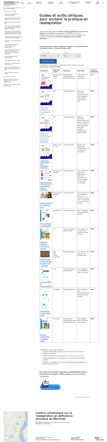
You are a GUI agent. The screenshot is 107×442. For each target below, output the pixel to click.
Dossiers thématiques (9, 8)
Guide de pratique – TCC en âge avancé (45, 245)
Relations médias (75, 438)
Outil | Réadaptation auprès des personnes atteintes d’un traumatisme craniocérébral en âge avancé (12, 51)
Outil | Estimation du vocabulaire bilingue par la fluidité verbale (13, 18)
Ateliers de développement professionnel (10, 5)
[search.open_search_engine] (102, 2)
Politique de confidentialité (77, 439)
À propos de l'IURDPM (75, 437)
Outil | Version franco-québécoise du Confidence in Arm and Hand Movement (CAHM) (13, 27)
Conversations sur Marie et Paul (46, 205)
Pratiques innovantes (9, 76)
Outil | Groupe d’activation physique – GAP (11, 57)
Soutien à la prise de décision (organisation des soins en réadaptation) (11, 80)
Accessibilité (44, 439)
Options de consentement (54, 439)
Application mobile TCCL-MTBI (45, 313)
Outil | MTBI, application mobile (12, 60)
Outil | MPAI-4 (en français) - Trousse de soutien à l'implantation (12, 46)
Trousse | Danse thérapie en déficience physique (11, 14)
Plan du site (38, 439)
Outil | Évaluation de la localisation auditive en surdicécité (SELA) (13, 37)
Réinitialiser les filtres (48, 61)
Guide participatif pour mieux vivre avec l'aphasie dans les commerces (46, 186)
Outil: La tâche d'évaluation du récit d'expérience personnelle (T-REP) (13, 68)
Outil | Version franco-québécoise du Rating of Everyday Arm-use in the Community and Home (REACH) (13, 32)
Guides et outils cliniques (10, 11)
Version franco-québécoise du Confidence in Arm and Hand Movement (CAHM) (45, 110)
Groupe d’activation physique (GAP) (45, 338)
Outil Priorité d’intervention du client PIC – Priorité (46, 262)
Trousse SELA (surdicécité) (45, 225)
